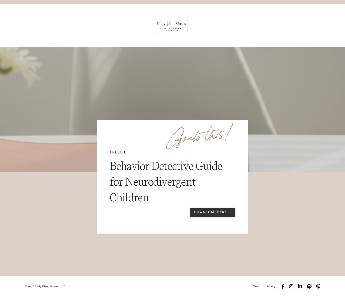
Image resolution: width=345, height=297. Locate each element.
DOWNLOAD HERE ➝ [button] (212, 212)
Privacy (271, 286)
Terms (257, 286)
